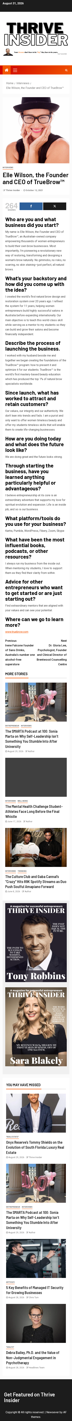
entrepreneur (12, 726)
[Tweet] (54, 206)
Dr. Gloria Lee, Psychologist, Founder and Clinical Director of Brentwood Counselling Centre (52, 652)
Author (31, 751)
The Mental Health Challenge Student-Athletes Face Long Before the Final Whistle (34, 811)
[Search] (66, 70)
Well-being (23, 801)
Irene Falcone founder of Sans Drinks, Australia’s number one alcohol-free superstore (20, 652)
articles (10, 1282)
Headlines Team (37, 1367)
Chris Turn (34, 1297)
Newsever (52, 1412)
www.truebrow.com (16, 631)
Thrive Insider (13, 190)
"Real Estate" (12, 1137)
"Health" (10, 1347)
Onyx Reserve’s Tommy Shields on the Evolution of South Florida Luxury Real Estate (35, 1147)
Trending (22, 871)
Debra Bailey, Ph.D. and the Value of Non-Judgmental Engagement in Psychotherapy (32, 1357)
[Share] (31, 206)
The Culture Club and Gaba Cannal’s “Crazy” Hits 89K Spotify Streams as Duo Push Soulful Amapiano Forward (35, 881)
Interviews (8, 168)
